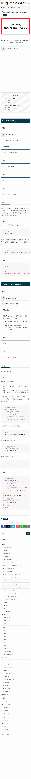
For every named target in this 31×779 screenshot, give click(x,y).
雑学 (6, 726)
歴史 (6, 645)
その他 (6, 723)
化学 (6, 642)
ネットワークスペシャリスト (12, 577)
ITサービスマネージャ (10, 593)
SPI (5, 701)
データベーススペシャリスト (12, 574)
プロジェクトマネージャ (11, 580)
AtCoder (5, 14)
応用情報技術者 (9, 571)
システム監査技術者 (10, 596)
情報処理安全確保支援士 (11, 599)
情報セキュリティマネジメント (12, 565)
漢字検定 (7, 550)
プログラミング (9, 679)
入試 (5, 614)
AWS (6, 664)
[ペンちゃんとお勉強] (15, 3)
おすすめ (7, 729)
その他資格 (7, 611)
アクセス (6, 717)
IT (5, 657)
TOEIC (6, 602)
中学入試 (7, 617)
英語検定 (7, 553)
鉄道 (6, 720)
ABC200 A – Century (10, 98)
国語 (6, 630)
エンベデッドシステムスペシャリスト (14, 587)
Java (6, 682)
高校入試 (7, 620)
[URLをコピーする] (27, 526)
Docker (6, 676)
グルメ (6, 713)
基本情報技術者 (9, 568)
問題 (9, 100)
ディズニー (7, 710)
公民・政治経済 (8, 651)
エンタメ (6, 704)
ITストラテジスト (9, 590)
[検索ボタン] (28, 3)
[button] (3, 526)
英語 (6, 636)
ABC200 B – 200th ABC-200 (12, 105)
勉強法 (6, 694)
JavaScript (7, 691)
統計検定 (7, 556)
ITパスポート (8, 562)
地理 (6, 648)
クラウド (7, 661)
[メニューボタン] (2, 3)
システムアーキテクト (10, 584)
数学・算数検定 (8, 547)
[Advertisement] (15, 71)
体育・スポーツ (8, 654)
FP (5, 605)
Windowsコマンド (9, 667)
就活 (5, 698)
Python (7, 688)
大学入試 (7, 623)
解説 (9, 102)
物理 (6, 639)
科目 (5, 627)
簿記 (6, 608)
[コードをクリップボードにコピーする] (28, 232)
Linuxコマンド (8, 670)
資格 (5, 544)
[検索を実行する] (28, 533)
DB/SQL (7, 673)
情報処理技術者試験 (10, 559)
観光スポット (8, 707)
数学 (6, 633)
